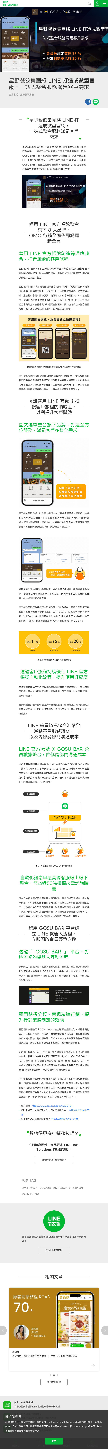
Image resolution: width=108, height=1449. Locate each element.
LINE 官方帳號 (31, 1194)
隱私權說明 (33, 1431)
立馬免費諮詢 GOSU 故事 (64, 1119)
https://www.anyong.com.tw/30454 (52, 1106)
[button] (50, 1375)
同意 (54, 1441)
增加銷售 (79, 1188)
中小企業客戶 (31, 1188)
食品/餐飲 (46, 1188)
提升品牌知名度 (63, 1188)
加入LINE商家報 (54, 1250)
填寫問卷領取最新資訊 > (54, 1159)
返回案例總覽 (54, 1382)
